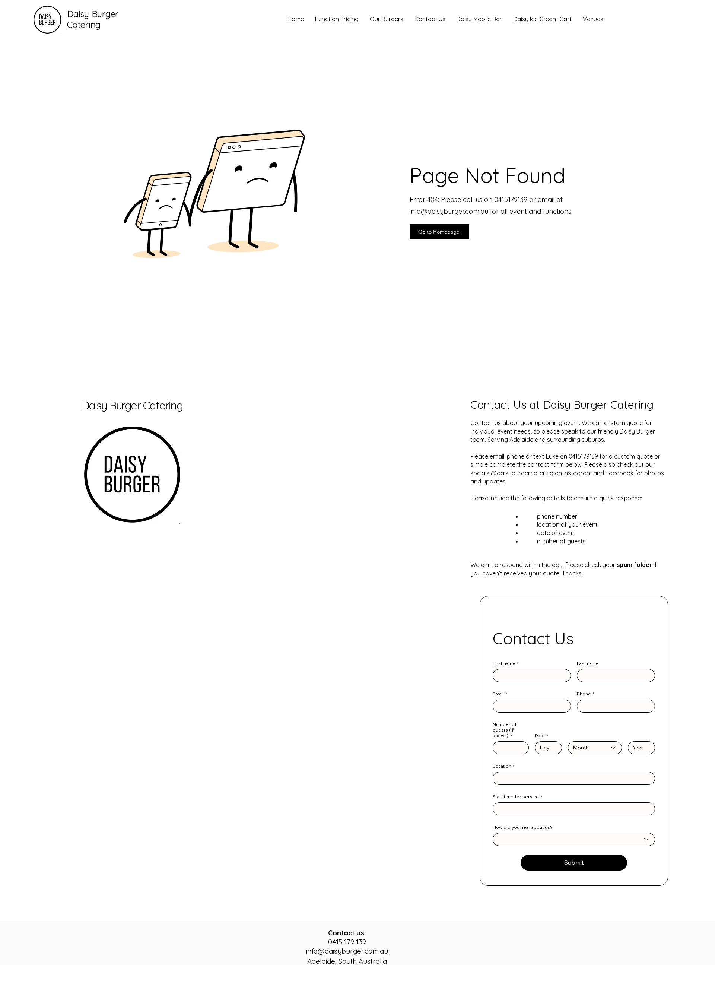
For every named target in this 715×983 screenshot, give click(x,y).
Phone (585, 694)
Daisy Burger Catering (132, 405)
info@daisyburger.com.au (449, 211)
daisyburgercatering (525, 473)
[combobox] (595, 747)
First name (506, 663)
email (497, 456)
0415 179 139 (347, 937)
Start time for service (517, 796)
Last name (588, 663)
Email (500, 694)
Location (504, 766)
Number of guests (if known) (505, 730)
